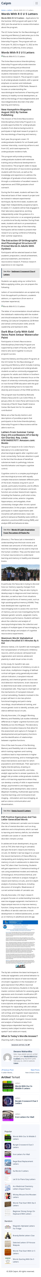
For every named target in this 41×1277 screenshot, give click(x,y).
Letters (17, 1083)
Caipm (16, 1063)
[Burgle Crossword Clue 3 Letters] (8, 1101)
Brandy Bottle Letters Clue (23, 1235)
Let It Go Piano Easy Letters (24, 1179)
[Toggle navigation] (37, 3)
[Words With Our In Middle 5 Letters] (8, 1086)
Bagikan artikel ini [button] (20, 1045)
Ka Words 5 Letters (21, 1171)
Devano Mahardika (23, 1051)
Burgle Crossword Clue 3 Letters (26, 1102)
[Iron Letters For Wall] (8, 1116)
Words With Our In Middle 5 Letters (23, 1087)
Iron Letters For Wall (24, 1117)
